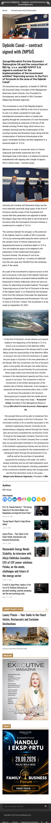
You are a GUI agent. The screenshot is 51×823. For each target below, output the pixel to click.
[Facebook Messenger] (34, 499)
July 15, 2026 (6, 543)
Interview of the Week (40, 551)
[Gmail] (24, 499)
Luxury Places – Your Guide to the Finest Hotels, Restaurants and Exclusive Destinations (15, 536)
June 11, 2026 (7, 580)
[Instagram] (19, 499)
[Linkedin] (14, 499)
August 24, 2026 (7, 516)
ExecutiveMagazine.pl (23, 815)
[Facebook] (5, 499)
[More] (43, 499)
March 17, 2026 (7, 597)
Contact (15, 822)
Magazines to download (29, 822)
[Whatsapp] (29, 499)
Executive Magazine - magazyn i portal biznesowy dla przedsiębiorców (25, 3)
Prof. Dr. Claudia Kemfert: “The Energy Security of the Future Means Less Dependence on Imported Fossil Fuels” (17, 510)
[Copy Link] (39, 499)
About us (5, 822)
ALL (47, 609)
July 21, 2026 (6, 528)
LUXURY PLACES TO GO (12, 609)
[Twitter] (10, 499)
